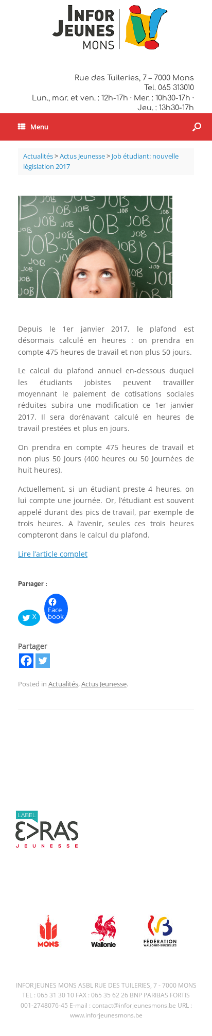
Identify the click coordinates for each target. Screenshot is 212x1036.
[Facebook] (26, 660)
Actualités (63, 683)
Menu (39, 126)
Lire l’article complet (52, 554)
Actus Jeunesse (104, 683)
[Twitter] (43, 660)
